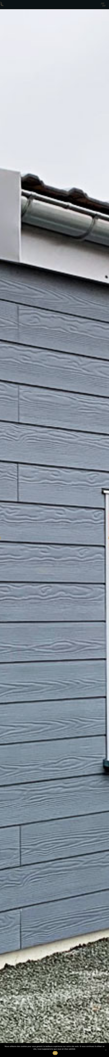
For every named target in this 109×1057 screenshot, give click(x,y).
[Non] (105, 1050)
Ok (55, 1053)
